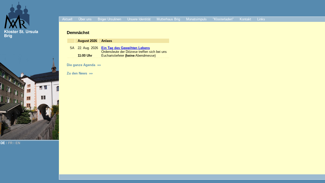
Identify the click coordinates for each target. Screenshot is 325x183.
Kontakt (245, 19)
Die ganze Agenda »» (84, 65)
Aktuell (67, 19)
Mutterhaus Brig (168, 19)
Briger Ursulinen (109, 19)
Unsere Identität (139, 19)
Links (261, 19)
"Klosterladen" (223, 19)
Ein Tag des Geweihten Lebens (125, 48)
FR (10, 143)
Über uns (85, 19)
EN (17, 143)
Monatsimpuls (196, 19)
